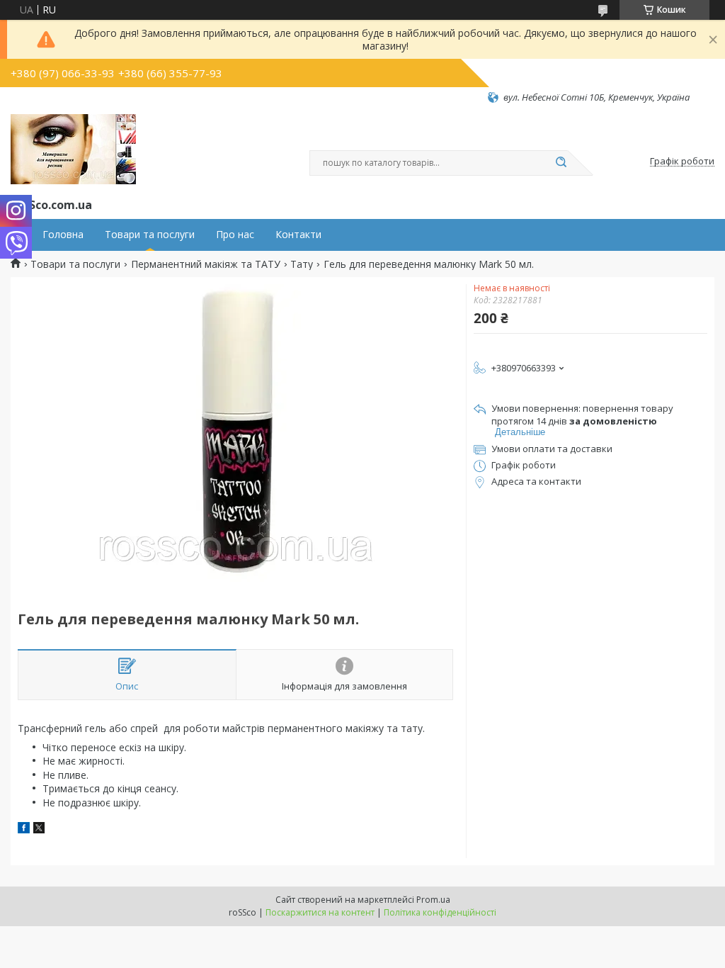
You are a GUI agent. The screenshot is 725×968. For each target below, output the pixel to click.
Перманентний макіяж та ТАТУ (205, 264)
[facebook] (24, 829)
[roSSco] (73, 149)
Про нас (235, 235)
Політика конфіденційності (440, 912)
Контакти (298, 235)
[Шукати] (561, 163)
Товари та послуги (150, 235)
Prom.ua (433, 900)
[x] (39, 829)
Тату (301, 264)
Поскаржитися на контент (320, 912)
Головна (63, 235)
